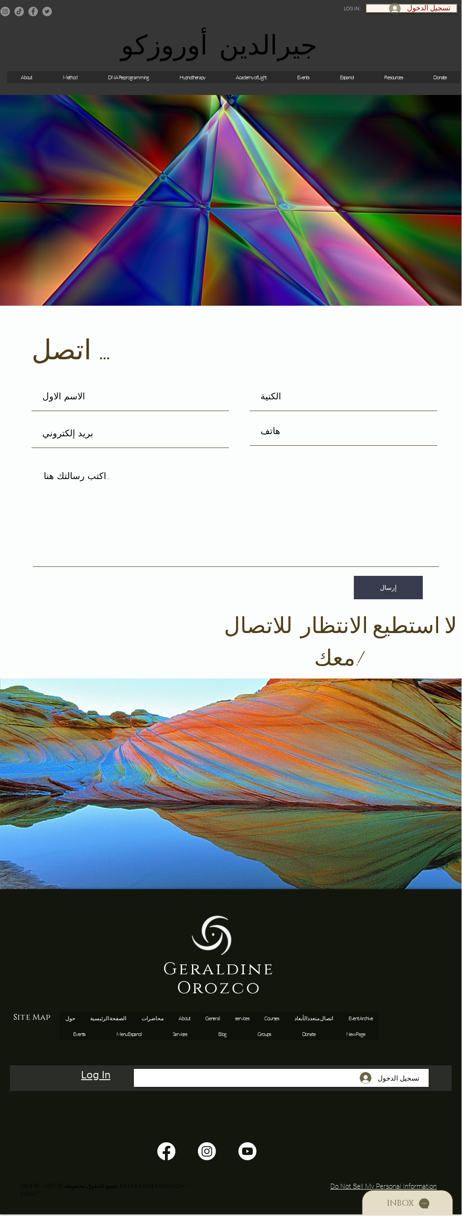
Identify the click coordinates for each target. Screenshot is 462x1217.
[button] (303, 77)
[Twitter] (47, 11)
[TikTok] (19, 11)
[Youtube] (247, 1151)
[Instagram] (5, 11)
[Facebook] (33, 11)
